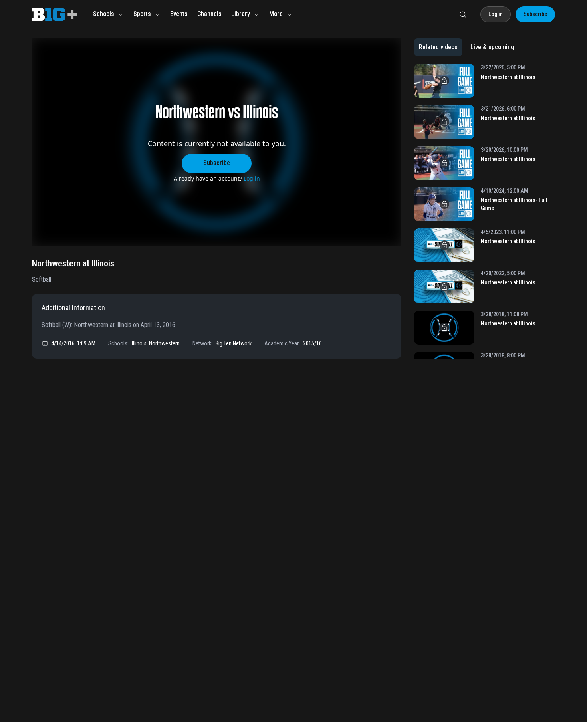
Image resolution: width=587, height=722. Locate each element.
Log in (252, 178)
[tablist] (466, 47)
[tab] (438, 47)
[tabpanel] (484, 211)
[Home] (54, 14)
